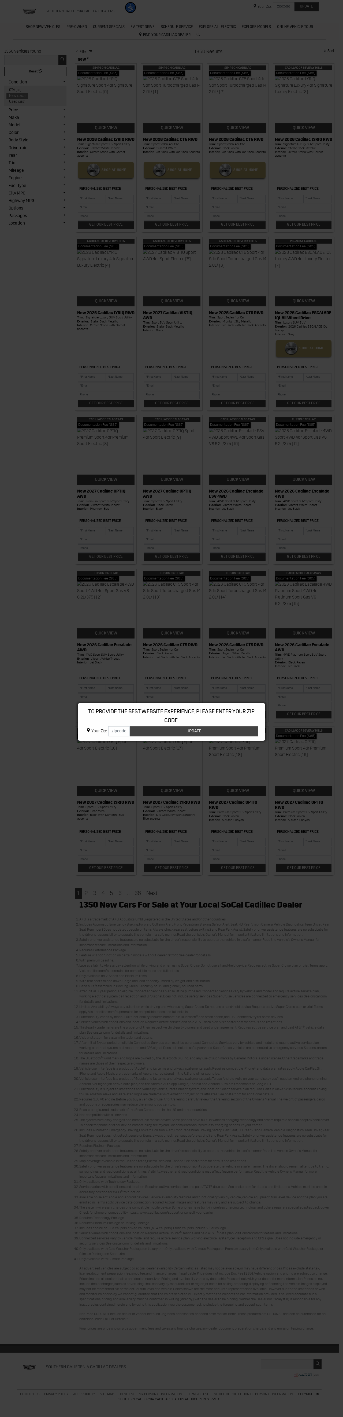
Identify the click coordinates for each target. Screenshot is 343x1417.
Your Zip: (99, 731)
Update (194, 731)
